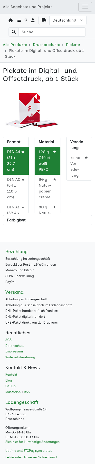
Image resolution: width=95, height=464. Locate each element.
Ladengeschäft (21, 402)
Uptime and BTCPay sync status (28, 451)
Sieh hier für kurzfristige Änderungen (32, 442)
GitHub (10, 386)
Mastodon (13, 392)
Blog (8, 380)
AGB (8, 340)
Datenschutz (14, 346)
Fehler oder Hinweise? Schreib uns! (31, 457)
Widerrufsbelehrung (20, 357)
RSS (27, 392)
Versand (14, 292)
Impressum (14, 351)
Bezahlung (16, 251)
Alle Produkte (15, 44)
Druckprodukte (46, 44)
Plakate (73, 44)
